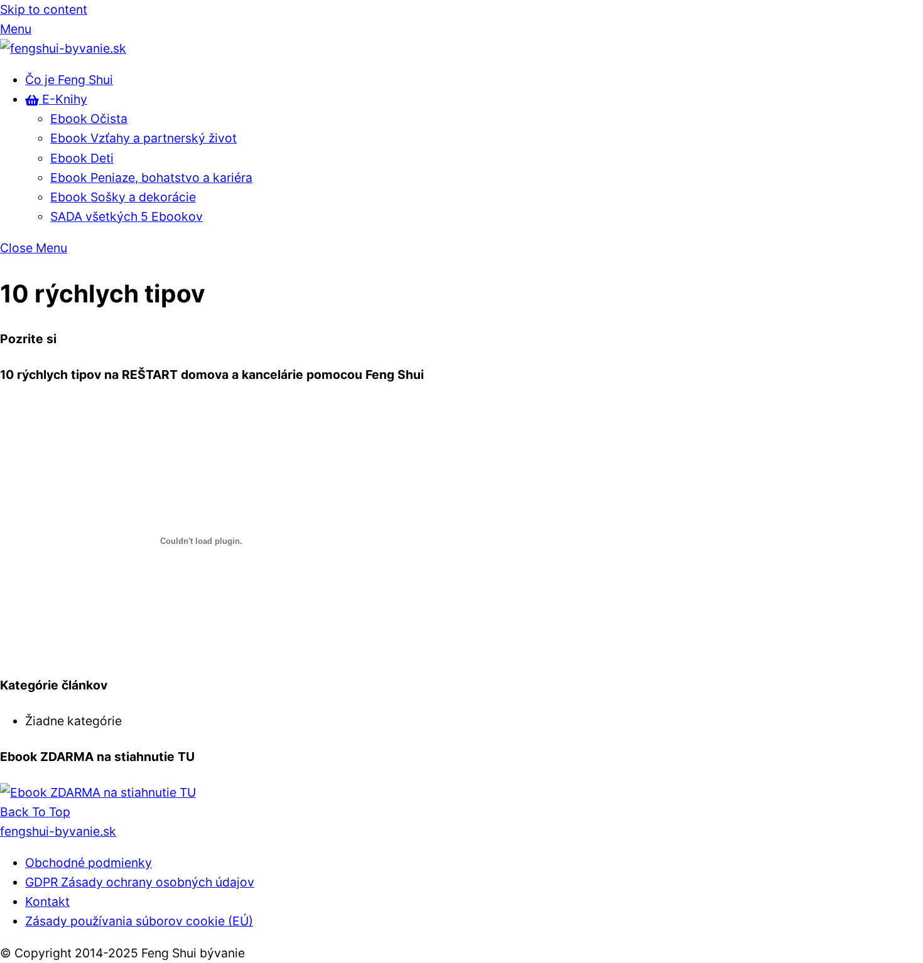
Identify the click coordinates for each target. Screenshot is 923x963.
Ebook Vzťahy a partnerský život (143, 138)
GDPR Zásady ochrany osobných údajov (139, 882)
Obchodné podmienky (88, 862)
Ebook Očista (88, 118)
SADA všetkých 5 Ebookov (126, 216)
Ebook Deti (82, 158)
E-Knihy (63, 99)
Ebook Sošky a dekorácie (123, 197)
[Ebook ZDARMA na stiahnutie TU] (98, 792)
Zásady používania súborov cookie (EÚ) (139, 920)
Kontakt (47, 901)
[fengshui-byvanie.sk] (63, 48)
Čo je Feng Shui (69, 79)
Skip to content (43, 9)
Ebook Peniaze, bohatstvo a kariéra (151, 177)
